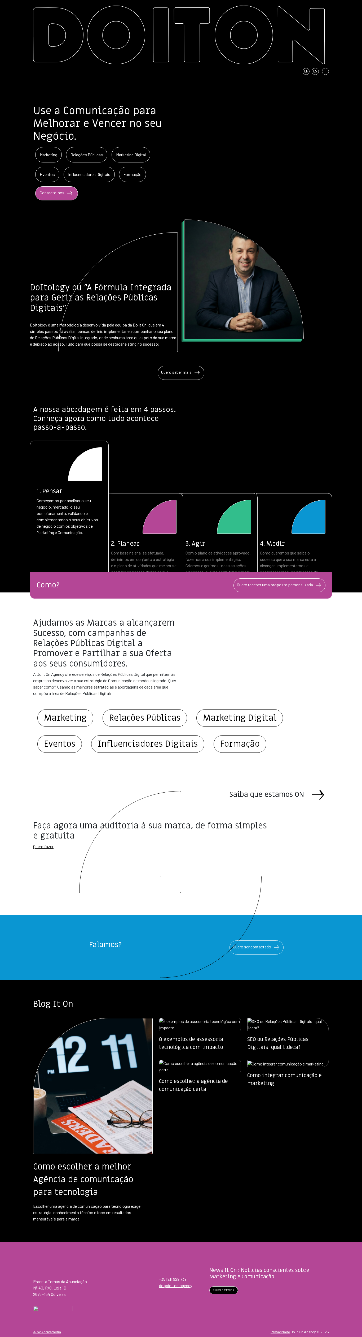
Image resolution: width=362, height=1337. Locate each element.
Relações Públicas (86, 154)
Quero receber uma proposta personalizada (275, 584)
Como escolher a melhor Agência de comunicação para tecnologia (83, 1179)
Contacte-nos (52, 192)
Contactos (289, 71)
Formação (132, 174)
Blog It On (262, 71)
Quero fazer (43, 846)
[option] (307, 71)
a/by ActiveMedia (47, 1332)
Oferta (235, 71)
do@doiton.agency (175, 1285)
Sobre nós (208, 71)
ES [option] (315, 71)
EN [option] (306, 71)
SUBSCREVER (224, 1290)
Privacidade (280, 1332)
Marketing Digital (131, 154)
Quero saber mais (176, 372)
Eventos (47, 174)
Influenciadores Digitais (89, 174)
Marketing (48, 154)
